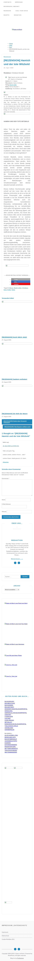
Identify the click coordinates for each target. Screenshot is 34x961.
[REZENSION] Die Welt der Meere (14, 414)
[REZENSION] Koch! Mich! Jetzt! (14, 337)
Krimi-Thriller (7, 290)
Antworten (6, 462)
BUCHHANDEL (9, 705)
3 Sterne (10, 288)
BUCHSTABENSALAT (11, 739)
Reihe (13, 290)
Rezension (7, 10)
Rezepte (6, 15)
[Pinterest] (19, 949)
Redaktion (17, 15)
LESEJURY (8, 714)
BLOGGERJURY (9, 701)
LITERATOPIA (9, 716)
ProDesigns (20, 958)
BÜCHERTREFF (9, 707)
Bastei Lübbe (13, 85)
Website (4, 511)
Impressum (19, 2)
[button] (14, 279)
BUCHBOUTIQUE (10, 703)
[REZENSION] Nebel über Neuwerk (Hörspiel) (15, 421)
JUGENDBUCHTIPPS (11, 741)
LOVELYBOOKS (9, 720)
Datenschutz (5, 935)
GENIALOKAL (9, 711)
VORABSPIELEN (9, 729)
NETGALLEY (8, 722)
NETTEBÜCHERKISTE (11, 748)
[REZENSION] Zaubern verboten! (14, 379)
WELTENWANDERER (11, 752)
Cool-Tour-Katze (22, 10)
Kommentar (5, 478)
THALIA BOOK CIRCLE (11, 726)
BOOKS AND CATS (10, 737)
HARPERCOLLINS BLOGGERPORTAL (16, 712)
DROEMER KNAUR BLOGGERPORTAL (16, 709)
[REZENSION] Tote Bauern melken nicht (17, 427)
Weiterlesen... (17, 558)
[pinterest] (19, 563)
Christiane (25, 288)
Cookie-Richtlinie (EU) (8, 939)
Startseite (7, 2)
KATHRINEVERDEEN (11, 744)
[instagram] (15, 563)
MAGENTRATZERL (10, 746)
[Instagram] (15, 949)
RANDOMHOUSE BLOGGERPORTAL (15, 724)
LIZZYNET (8, 718)
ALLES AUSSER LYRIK (11, 735)
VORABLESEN (9, 728)
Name (3, 499)
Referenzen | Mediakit (12, 6)
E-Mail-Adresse (6, 504)
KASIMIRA (8, 743)
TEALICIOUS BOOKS (11, 750)
